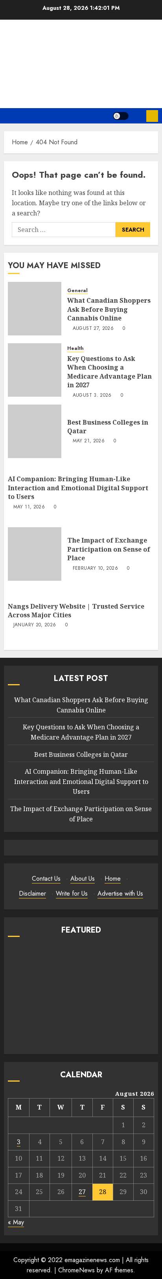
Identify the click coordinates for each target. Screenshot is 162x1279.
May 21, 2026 (89, 441)
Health (75, 348)
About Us (82, 878)
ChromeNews (76, 1270)
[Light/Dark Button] (121, 116)
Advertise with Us (120, 893)
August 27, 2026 (93, 329)
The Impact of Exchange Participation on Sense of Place (108, 549)
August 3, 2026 (92, 395)
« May (16, 1222)
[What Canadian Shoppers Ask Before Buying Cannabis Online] (34, 308)
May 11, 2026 (29, 507)
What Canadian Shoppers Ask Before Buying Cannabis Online (109, 309)
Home (113, 878)
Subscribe (152, 116)
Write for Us (72, 893)
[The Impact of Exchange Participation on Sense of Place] (34, 554)
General (77, 290)
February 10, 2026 (95, 568)
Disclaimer (32, 893)
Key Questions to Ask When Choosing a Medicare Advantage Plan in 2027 (109, 371)
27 (82, 1191)
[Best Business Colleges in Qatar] (34, 431)
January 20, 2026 (34, 625)
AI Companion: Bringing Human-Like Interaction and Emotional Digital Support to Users (78, 488)
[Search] (137, 115)
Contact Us (46, 878)
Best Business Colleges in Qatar (107, 426)
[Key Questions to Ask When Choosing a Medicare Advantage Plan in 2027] (34, 370)
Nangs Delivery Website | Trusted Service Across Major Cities (76, 610)
